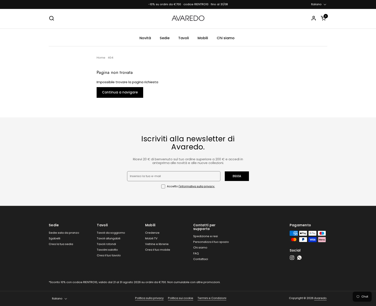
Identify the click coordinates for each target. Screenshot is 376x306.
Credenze (152, 233)
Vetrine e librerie (157, 244)
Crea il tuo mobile (157, 250)
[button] (324, 18)
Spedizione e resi (205, 236)
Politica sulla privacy (149, 298)
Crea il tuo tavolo (109, 255)
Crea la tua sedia (61, 244)
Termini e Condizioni (212, 298)
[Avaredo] (188, 18)
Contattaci (200, 259)
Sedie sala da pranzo (64, 233)
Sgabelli (54, 238)
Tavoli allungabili (108, 238)
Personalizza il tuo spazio (211, 242)
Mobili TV (151, 238)
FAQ (196, 253)
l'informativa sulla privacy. (197, 186)
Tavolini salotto (107, 250)
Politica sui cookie (180, 298)
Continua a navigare (120, 92)
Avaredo (320, 298)
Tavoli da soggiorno (111, 233)
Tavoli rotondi (106, 244)
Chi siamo (200, 247)
